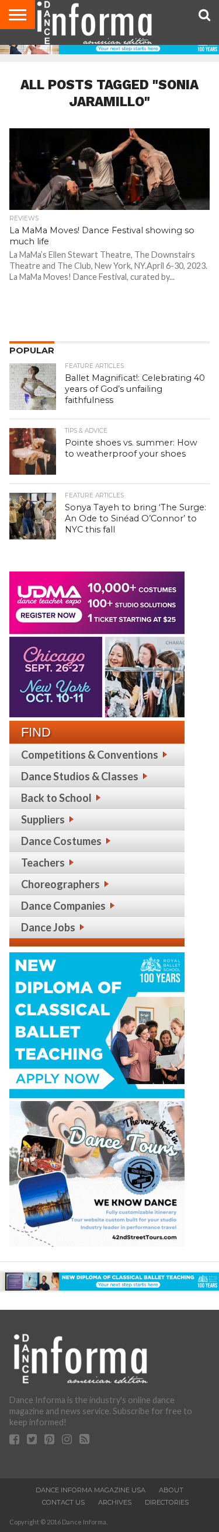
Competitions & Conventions (89, 754)
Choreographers (60, 884)
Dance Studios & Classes (79, 776)
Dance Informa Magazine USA (90, 1490)
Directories (167, 1502)
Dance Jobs (48, 927)
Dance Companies (63, 905)
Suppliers (43, 819)
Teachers (43, 862)
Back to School (56, 797)
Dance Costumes (61, 841)
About (171, 1490)
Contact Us (63, 1502)
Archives (114, 1502)
